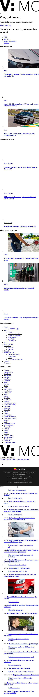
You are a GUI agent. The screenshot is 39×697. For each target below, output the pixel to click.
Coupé (6, 387)
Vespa (5, 394)
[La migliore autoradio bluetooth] (21, 665)
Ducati (6, 432)
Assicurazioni (8, 415)
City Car (6, 384)
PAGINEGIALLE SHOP (26, 471)
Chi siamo (9, 476)
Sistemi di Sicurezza (10, 416)
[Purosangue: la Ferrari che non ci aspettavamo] (21, 610)
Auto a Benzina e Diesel (15, 334)
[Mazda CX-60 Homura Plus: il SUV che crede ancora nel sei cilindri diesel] (21, 88)
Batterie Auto (8, 439)
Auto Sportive (8, 389)
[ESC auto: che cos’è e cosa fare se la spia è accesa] (21, 498)
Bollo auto (7, 408)
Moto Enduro (8, 391)
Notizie (6, 254)
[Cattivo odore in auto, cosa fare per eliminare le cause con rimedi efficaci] (21, 506)
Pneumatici (7, 406)
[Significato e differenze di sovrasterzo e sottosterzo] (21, 657)
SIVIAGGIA (25, 472)
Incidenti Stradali (9, 425)
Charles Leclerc (8, 435)
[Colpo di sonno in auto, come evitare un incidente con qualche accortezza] (21, 515)
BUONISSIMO (16, 474)
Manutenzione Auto (10, 403)
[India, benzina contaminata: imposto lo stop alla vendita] (21, 272)
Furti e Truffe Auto (9, 423)
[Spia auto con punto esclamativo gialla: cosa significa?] (21, 490)
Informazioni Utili (9, 352)
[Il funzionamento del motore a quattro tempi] (21, 639)
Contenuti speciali (5, 459)
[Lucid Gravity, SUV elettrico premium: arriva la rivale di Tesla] (21, 679)
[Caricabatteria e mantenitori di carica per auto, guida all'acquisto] (21, 571)
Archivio (26, 459)
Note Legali (16, 476)
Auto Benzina (8, 375)
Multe (5, 422)
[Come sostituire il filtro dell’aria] (21, 565)
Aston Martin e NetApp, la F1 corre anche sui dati (20, 226)
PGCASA (34, 471)
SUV (5, 382)
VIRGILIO (10, 471)
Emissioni (7, 440)
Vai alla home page (5, 25)
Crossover (7, 380)
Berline (6, 386)
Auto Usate (7, 379)
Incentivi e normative (10, 41)
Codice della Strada (13, 354)
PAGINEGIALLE (16, 471)
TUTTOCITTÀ (16, 472)
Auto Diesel (7, 377)
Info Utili (6, 39)
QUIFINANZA (32, 472)
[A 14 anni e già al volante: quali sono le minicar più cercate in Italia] (21, 181)
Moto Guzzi (7, 399)
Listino (10, 332)
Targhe (6, 411)
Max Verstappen (9, 437)
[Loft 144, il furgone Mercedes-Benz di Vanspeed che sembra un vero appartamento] (21, 546)
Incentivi (6, 420)
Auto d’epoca (12, 341)
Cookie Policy (29, 476)
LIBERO (5, 471)
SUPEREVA (23, 474)
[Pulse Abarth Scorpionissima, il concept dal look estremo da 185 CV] (21, 118)
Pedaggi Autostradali (10, 418)
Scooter (6, 396)
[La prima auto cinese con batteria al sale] (21, 671)
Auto (5, 36)
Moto (5, 37)
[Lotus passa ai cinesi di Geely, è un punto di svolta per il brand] (21, 302)
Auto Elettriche (12, 337)
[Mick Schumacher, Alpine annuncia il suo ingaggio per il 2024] (21, 688)
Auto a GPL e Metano (14, 335)
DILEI (21, 472)
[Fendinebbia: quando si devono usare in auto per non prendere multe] (21, 556)
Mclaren (6, 434)
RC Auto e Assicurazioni (15, 359)
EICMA (6, 401)
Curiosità (6, 43)
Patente (10, 358)
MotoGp (6, 428)
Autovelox (7, 410)
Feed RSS (21, 459)
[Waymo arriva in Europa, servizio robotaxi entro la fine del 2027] (21, 151)
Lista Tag (6, 370)
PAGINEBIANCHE (8, 472)
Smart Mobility (8, 163)
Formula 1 (11, 347)
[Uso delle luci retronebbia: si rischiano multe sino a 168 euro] (21, 602)
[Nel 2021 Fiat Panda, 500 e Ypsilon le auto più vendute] (21, 587)
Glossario (6, 351)
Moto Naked (7, 392)
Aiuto (25, 478)
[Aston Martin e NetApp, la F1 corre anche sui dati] (21, 211)
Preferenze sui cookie (17, 478)
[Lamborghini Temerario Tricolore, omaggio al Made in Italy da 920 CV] (21, 58)
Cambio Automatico (10, 442)
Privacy (22, 476)
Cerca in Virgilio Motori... (7, 457)
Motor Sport (7, 346)
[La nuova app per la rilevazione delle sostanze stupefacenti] (21, 623)
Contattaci (14, 459)
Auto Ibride (11, 339)
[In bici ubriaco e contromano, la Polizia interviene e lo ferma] (21, 242)
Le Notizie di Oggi (13, 329)
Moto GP (10, 349)
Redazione (7, 363)
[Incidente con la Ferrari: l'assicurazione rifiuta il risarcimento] (21, 648)
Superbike (7, 398)
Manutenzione (12, 356)
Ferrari (6, 430)
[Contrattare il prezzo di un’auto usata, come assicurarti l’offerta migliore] (21, 530)
